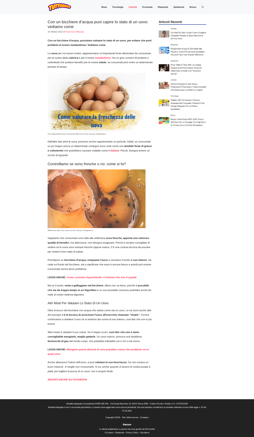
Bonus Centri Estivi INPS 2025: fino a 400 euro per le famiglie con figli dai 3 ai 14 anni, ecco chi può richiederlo (188, 122)
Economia (147, 7)
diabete (114, 150)
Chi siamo (109, 432)
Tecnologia (117, 7)
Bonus (193, 7)
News (104, 7)
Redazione (119, 432)
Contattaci (144, 417)
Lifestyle (133, 7)
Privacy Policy (132, 432)
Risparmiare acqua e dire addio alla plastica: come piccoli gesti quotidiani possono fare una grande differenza (187, 52)
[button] (202, 7)
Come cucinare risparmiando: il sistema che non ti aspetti (101, 277)
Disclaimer (144, 432)
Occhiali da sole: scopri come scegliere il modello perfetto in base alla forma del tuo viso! (188, 35)
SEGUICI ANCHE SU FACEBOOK (67, 379)
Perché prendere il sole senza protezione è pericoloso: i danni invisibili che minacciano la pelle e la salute (188, 87)
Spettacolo (178, 7)
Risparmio (163, 7)
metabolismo (103, 57)
